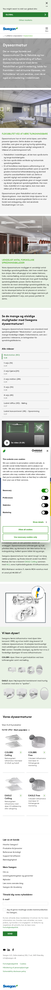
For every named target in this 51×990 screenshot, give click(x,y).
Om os (5, 872)
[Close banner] (47, 451)
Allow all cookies (25, 530)
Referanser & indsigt (12, 852)
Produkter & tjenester (12, 848)
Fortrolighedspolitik (10, 927)
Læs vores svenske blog (13, 883)
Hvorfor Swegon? (10, 845)
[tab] (25, 357)
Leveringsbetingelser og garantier (18, 876)
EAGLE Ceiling (31, 562)
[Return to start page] (10, 29)
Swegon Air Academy (12, 887)
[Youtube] (4, 951)
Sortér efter (7, 730)
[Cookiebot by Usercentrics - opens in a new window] (32, 451)
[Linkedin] (8, 951)
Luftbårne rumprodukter (14, 36)
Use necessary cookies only (25, 537)
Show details (38, 522)
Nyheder (6, 880)
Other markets (25, 20)
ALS (8, 565)
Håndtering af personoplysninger (16, 968)
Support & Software (11, 856)
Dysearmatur (28, 36)
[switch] (45, 498)
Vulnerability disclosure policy (14, 971)
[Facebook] (13, 951)
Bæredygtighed (10, 860)
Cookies (23, 964)
